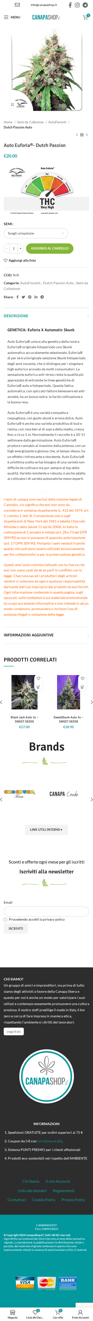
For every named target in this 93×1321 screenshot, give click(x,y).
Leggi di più (14, 1031)
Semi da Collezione (30, 122)
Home (8, 122)
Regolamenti (63, 1190)
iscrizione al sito (49, 1141)
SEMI (8, 224)
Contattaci (16, 1199)
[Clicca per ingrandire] (12, 105)
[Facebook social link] (70, 5)
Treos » (9, 1253)
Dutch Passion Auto (18, 127)
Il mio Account (58, 1181)
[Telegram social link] (85, 5)
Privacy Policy (73, 1199)
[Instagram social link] (77, 5)
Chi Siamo (30, 1181)
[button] (38, 687)
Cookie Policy (43, 1199)
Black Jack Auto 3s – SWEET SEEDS (24, 719)
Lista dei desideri (32, 1190)
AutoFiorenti (57, 122)
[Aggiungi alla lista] (38, 678)
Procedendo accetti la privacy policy (36, 919)
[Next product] (86, 135)
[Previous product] (76, 135)
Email (8, 902)
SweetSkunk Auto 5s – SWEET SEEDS (68, 719)
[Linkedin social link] (36, 297)
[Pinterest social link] (30, 297)
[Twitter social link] (23, 297)
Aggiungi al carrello (49, 248)
